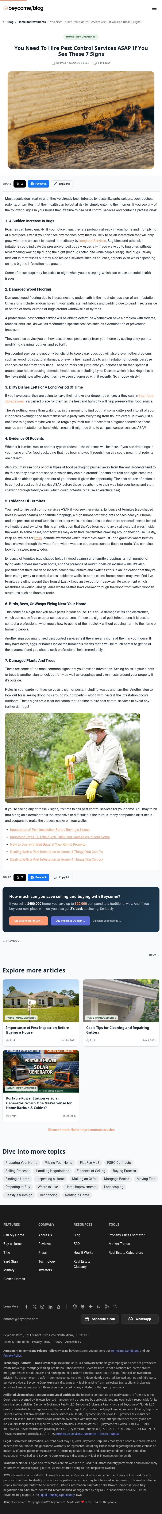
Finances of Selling (91, 1171)
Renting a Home (77, 1195)
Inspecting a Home (51, 1179)
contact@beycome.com (20, 1319)
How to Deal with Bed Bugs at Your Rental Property (47, 844)
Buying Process (124, 1171)
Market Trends (119, 1244)
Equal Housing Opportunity (57, 1495)
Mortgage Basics (116, 1179)
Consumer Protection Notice (100, 1433)
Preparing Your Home (21, 1163)
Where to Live (48, 1187)
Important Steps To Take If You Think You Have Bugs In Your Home (60, 837)
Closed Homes (14, 1279)
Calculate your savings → (107, 920)
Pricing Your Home (58, 1163)
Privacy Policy (41, 1342)
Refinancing (49, 1195)
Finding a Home (17, 1179)
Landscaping (113, 1187)
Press (42, 1253)
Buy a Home (12, 1244)
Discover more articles (81, 1130)
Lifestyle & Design (18, 1195)
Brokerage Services (68, 1433)
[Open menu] (154, 8)
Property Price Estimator (126, 1235)
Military (9, 1270)
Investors (45, 1270)
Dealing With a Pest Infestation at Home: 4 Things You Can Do (56, 852)
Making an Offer (84, 1179)
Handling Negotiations (52, 1171)
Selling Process (16, 1171)
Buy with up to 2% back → (70, 920)
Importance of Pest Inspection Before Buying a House (49, 830)
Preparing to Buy (17, 1187)
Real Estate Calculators (126, 1253)
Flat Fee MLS (90, 1163)
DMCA (58, 1342)
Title (6, 1253)
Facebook (40, 183)
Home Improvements (32, 22)
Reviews (44, 1244)
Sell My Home (13, 1235)
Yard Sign (10, 1261)
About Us (45, 1235)
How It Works (83, 1253)
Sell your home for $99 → (28, 920)
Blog (10, 22)
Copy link (64, 183)
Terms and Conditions (125, 1350)
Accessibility (73, 1342)
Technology (47, 1261)
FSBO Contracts (119, 1163)
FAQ (77, 1244)
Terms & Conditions (16, 1342)
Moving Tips (146, 1179)
